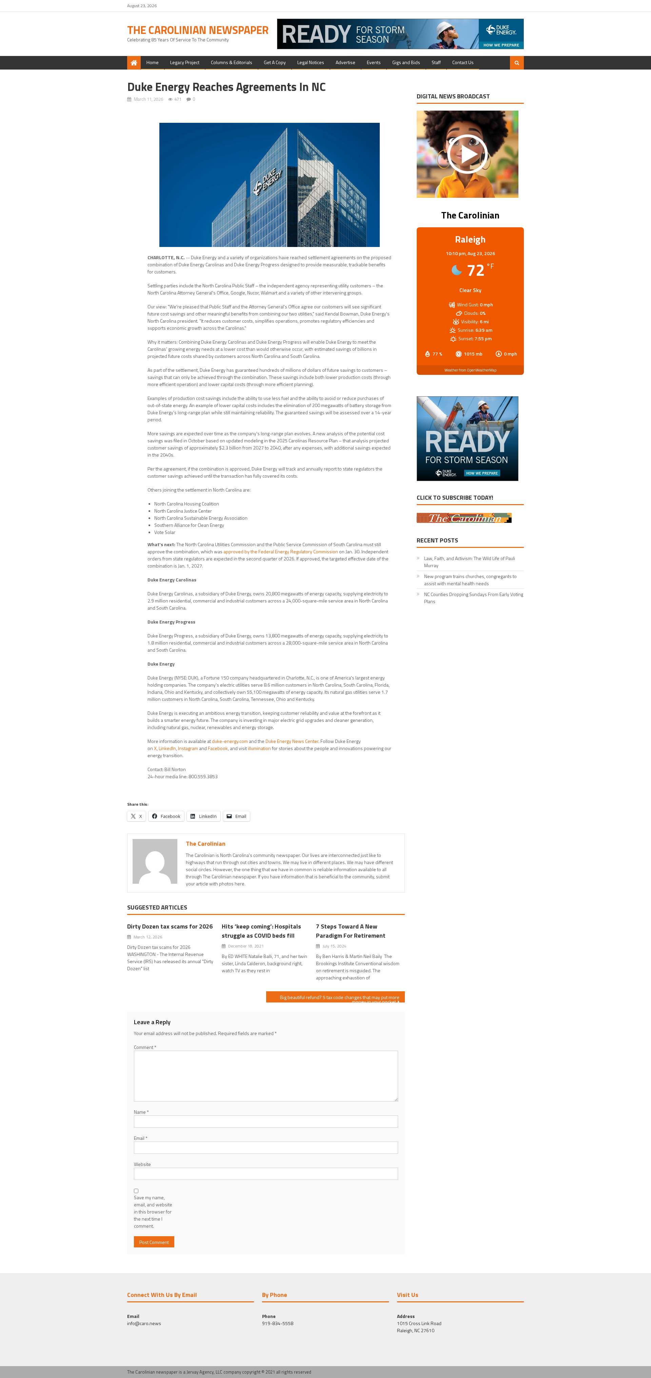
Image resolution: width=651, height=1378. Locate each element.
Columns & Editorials (231, 62)
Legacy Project (184, 62)
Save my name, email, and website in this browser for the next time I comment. (153, 1211)
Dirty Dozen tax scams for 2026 (170, 926)
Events (374, 62)
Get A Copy (275, 62)
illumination (259, 748)
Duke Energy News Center (291, 741)
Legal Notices (310, 62)
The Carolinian (205, 843)
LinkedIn (167, 748)
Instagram (188, 748)
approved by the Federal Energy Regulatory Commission (280, 551)
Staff (436, 62)
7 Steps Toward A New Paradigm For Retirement (351, 931)
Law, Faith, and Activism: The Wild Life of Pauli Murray (469, 562)
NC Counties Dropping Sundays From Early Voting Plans (473, 598)
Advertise (345, 62)
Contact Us (463, 62)
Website (142, 1164)
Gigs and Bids (406, 62)
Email (140, 1138)
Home (152, 62)
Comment (145, 1047)
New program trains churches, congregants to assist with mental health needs (470, 580)
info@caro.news (144, 1323)
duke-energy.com (230, 741)
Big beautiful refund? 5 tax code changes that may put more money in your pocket (339, 998)
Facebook (218, 748)
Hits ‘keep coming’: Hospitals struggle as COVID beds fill (261, 931)
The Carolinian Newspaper (198, 30)
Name (141, 1111)
